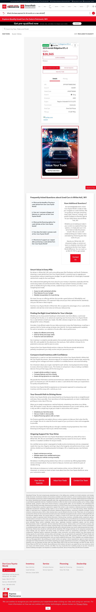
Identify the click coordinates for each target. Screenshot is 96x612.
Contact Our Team (81, 480)
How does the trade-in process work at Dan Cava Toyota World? (44, 233)
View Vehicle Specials (39, 481)
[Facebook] (4, 589)
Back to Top (91, 187)
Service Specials (48, 570)
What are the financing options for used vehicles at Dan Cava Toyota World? (43, 224)
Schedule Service (48, 567)
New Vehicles (30, 567)
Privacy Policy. (82, 604)
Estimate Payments (68, 67)
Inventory (30, 563)
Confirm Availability (60, 57)
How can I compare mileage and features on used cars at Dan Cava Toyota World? (43, 214)
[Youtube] (8, 589)
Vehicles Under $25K (32, 572)
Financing (64, 563)
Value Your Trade (60, 71)
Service (46, 563)
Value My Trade (64, 570)
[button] (54, 45)
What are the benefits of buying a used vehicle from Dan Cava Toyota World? (43, 204)
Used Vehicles (30, 570)
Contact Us (75, 258)
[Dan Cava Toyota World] (10, 7)
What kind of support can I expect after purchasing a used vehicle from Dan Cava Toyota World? (43, 242)
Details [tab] (55, 78)
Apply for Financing (66, 567)
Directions (80, 570)
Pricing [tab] (65, 78)
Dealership (81, 563)
